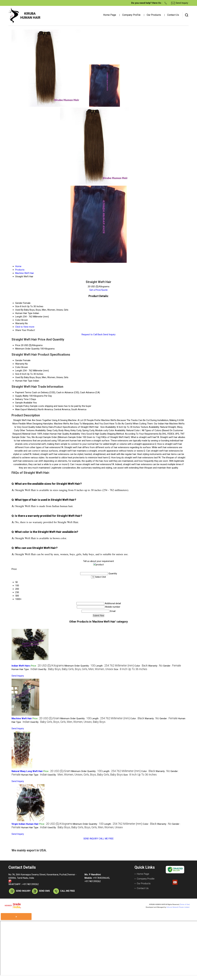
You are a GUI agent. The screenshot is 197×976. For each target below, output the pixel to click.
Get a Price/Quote (98, 290)
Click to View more (24, 326)
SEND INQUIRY (90, 838)
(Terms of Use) (185, 904)
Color (18, 367)
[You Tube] (175, 884)
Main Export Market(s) (26, 409)
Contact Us (173, 14)
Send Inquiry (109, 334)
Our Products (154, 14)
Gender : (172, 665)
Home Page (109, 14)
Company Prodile (146, 878)
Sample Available (23, 402)
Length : (115, 665)
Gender (18, 360)
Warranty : (155, 665)
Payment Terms (23, 392)
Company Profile (131, 14)
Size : (130, 669)
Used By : (75, 669)
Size (17, 374)
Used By (19, 377)
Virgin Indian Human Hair (25, 824)
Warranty (19, 363)
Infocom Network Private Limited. (178, 907)
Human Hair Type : (25, 669)
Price (17, 345)
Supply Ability (21, 395)
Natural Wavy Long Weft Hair (27, 771)
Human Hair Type (23, 380)
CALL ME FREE (106, 838)
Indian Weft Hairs (21, 665)
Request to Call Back (92, 334)
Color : (141, 665)
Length (18, 370)
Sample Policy (22, 406)
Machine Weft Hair (22, 718)
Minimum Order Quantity (27, 348)
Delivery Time (22, 399)
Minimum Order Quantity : (79, 665)
